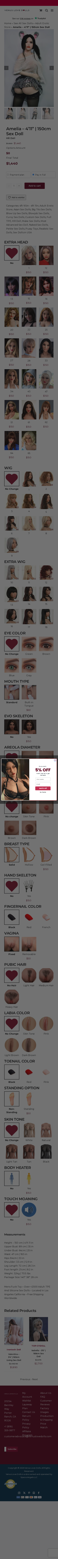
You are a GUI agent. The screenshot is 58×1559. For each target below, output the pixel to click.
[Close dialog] (55, 760)
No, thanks (43, 792)
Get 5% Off (43, 788)
